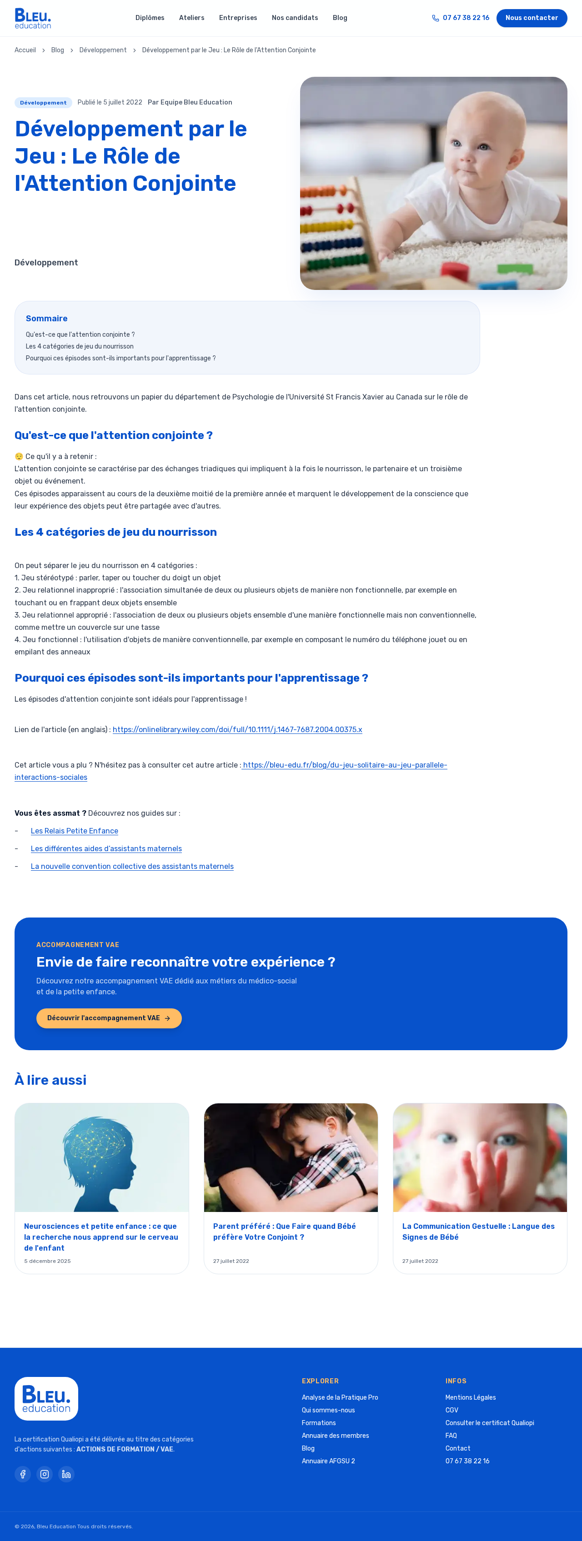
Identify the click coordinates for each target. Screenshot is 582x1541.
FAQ (451, 1436)
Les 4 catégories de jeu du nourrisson (80, 346)
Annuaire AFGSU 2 (328, 1461)
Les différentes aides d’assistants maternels (106, 848)
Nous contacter (532, 18)
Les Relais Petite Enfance (74, 831)
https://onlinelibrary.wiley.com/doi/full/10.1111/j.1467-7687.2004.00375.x (237, 729)
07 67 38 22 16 (466, 18)
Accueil (25, 50)
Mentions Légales (471, 1397)
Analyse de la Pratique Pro (340, 1397)
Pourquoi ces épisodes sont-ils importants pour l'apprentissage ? (121, 358)
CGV (452, 1410)
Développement (103, 50)
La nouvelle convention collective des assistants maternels (132, 866)
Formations (319, 1423)
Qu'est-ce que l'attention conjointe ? (80, 335)
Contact (458, 1448)
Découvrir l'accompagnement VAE (103, 1018)
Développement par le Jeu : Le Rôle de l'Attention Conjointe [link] (229, 50)
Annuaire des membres (335, 1436)
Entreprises (238, 18)
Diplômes (150, 18)
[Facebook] (23, 1474)
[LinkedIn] (66, 1474)
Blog (340, 18)
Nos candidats (295, 18)
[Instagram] (44, 1474)
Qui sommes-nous (328, 1410)
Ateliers (192, 18)
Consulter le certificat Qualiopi (490, 1423)
